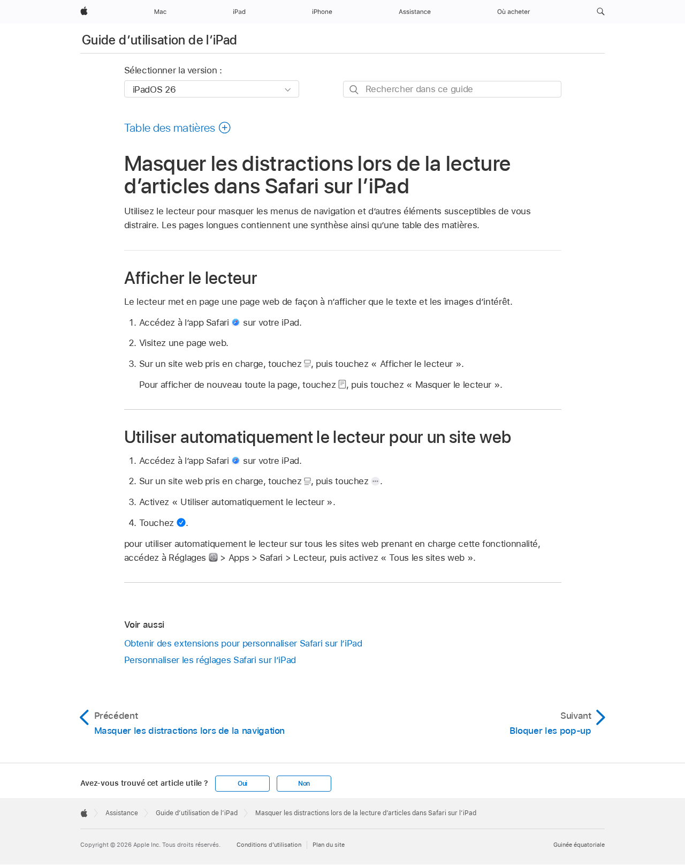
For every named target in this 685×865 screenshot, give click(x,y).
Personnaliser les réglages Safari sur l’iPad (210, 660)
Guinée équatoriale (579, 844)
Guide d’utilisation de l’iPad (159, 40)
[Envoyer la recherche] (354, 89)
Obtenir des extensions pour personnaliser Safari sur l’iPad (243, 643)
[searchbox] (452, 89)
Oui (242, 783)
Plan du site (329, 844)
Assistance (121, 813)
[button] (600, 12)
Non (304, 783)
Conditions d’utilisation (269, 844)
